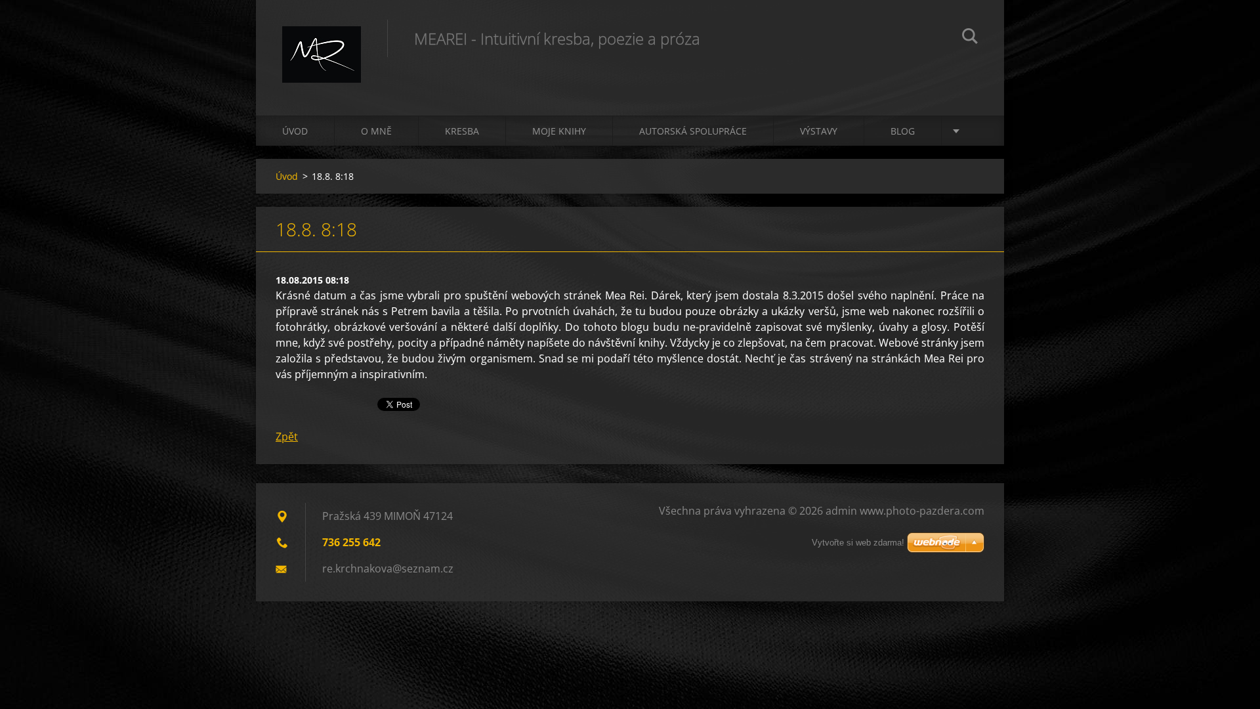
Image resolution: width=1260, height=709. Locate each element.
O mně (376, 131)
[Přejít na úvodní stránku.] (321, 44)
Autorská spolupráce (693, 131)
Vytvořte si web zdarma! (858, 543)
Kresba (462, 131)
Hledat (970, 38)
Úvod (295, 131)
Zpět (287, 436)
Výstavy (818, 131)
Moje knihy (559, 131)
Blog (903, 131)
